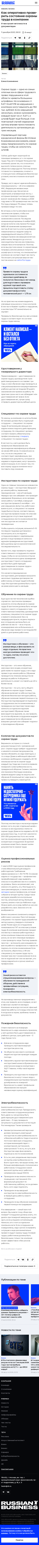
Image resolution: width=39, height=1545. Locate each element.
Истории (5, 1407)
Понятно (19, 1540)
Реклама (5, 1436)
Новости (5, 1403)
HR (2, 1464)
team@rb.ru (6, 1486)
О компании (6, 1389)
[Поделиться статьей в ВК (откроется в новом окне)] (20, 38)
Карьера (5, 1452)
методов (5, 892)
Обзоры (4, 1419)
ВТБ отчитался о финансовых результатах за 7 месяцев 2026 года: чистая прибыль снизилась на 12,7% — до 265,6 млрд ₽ (15, 1365)
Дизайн (4, 1460)
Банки (3, 1444)
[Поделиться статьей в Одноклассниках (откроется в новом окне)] (25, 38)
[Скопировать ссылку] (29, 38)
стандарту (24, 436)
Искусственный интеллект (12, 1440)
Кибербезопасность (10, 1456)
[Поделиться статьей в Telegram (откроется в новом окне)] (15, 38)
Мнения (4, 9)
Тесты (4, 1426)
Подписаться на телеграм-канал (18, 1266)
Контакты (5, 1393)
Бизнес (12, 9)
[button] (36, 2)
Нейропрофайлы (8, 1415)
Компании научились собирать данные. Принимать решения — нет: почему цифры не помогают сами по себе (14, 1314)
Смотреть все (7, 1469)
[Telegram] (3, 1492)
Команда (5, 1385)
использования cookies (11, 1531)
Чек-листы (5, 1423)
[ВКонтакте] (8, 1492)
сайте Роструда (23, 260)
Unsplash (18, 1249)
